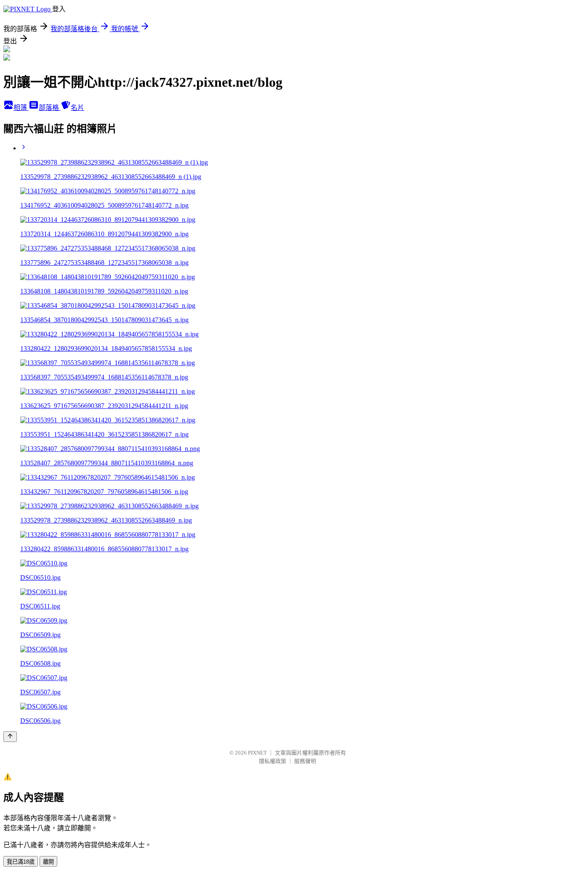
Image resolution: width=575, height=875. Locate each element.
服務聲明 (305, 761)
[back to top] (10, 736)
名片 (77, 107)
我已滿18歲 (21, 862)
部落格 (50, 107)
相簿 (21, 107)
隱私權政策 (272, 761)
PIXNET (257, 753)
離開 (48, 862)
